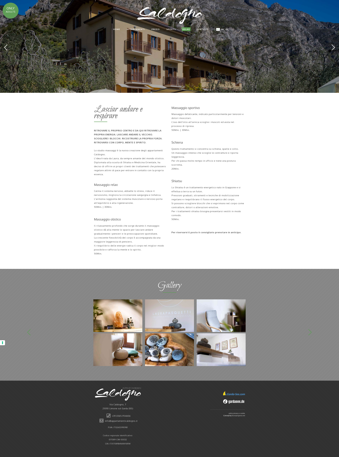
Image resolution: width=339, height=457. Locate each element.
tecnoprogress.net (238, 416)
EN (222, 29)
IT (218, 29)
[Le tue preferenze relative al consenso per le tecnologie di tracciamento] (2, 342)
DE (227, 29)
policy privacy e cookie (237, 413)
